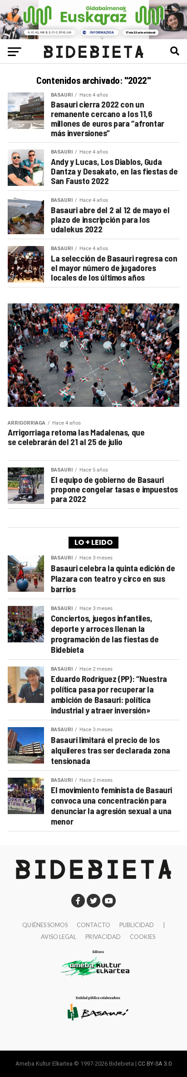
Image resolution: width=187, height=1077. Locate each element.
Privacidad (103, 936)
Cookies (142, 936)
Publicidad (136, 924)
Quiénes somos (45, 924)
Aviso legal (58, 936)
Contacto (93, 924)
